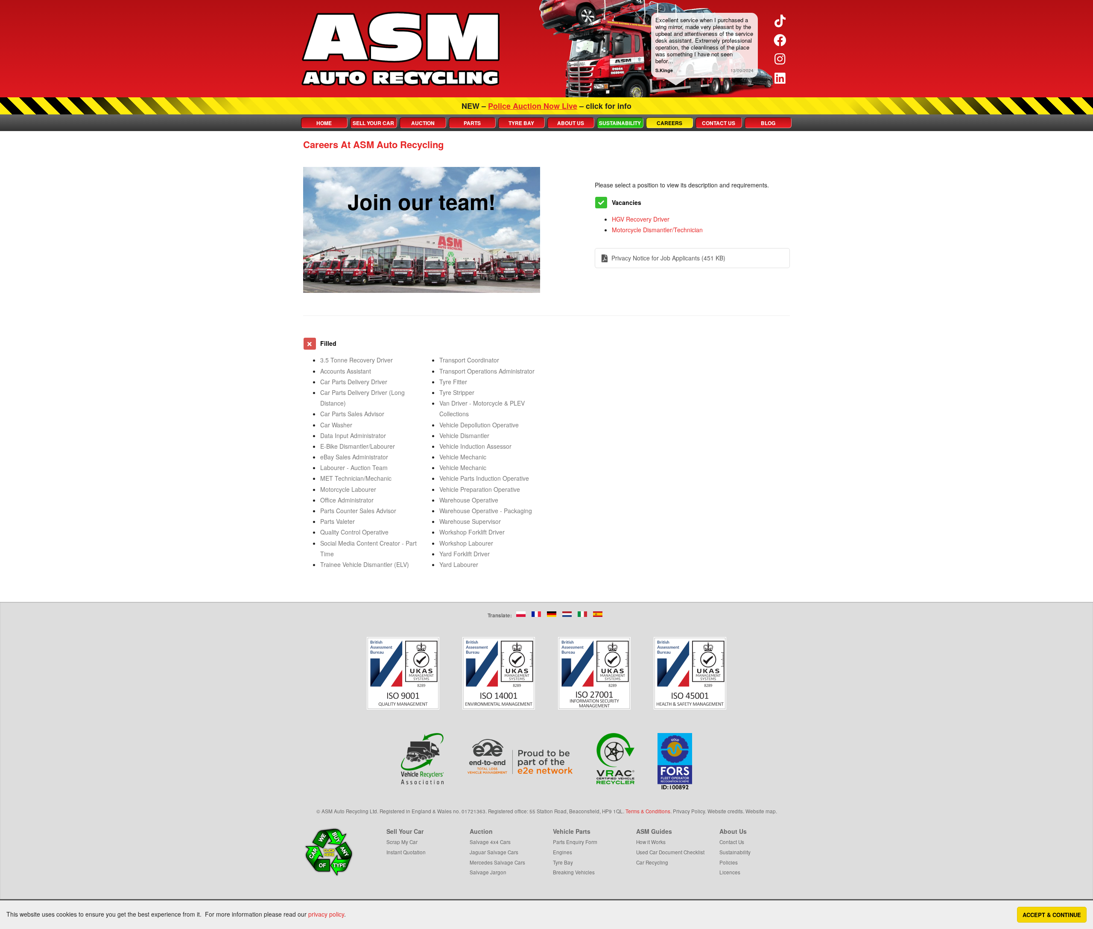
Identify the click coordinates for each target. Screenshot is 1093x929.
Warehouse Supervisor (470, 521)
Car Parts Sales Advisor (352, 413)
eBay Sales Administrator (354, 457)
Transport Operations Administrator (487, 371)
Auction (423, 123)
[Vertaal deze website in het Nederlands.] (567, 614)
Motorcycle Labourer (348, 489)
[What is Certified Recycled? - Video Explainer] (615, 758)
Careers (669, 123)
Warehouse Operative (468, 500)
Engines (562, 852)
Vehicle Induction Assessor (475, 446)
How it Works (651, 841)
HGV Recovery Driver (640, 219)
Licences (729, 872)
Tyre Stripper (456, 392)
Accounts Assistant (345, 371)
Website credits (725, 811)
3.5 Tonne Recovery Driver (356, 360)
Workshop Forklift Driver (472, 532)
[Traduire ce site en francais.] (536, 614)
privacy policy (326, 914)
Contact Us (718, 123)
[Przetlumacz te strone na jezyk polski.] (521, 614)
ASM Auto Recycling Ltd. (349, 811)
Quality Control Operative (354, 532)
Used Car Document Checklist (670, 852)
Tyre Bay (521, 123)
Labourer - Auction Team (354, 467)
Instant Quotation (406, 852)
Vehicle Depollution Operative (479, 425)
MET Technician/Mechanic (356, 478)
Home (324, 123)
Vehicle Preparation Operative (479, 489)
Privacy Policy (689, 811)
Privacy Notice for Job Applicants (668, 258)
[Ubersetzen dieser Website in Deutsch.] (551, 614)
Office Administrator (347, 500)
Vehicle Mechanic (462, 457)
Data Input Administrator (353, 435)
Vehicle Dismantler (464, 435)
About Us (570, 123)
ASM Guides (654, 831)
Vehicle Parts (571, 831)
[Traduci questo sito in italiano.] (582, 614)
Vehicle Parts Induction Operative (484, 478)
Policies (728, 862)
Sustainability (620, 123)
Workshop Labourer (466, 543)
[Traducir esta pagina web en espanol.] (597, 614)
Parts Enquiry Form (575, 841)
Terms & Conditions (647, 811)
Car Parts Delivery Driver (353, 381)
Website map (760, 811)
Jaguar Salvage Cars (494, 852)
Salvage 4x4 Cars (490, 841)
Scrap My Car (402, 841)
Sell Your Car (373, 123)
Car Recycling (652, 862)
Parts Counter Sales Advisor (358, 510)
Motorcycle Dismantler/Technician (657, 229)
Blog (768, 123)
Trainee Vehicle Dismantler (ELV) (364, 564)
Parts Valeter (337, 521)
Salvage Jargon (488, 872)
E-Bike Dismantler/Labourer (357, 446)
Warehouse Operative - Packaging (485, 510)
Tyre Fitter (453, 381)
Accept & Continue (1052, 915)
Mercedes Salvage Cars (497, 862)
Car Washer (336, 425)
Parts (472, 123)
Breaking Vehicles (574, 872)
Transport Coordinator (469, 360)
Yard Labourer (458, 564)
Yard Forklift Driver (464, 553)
